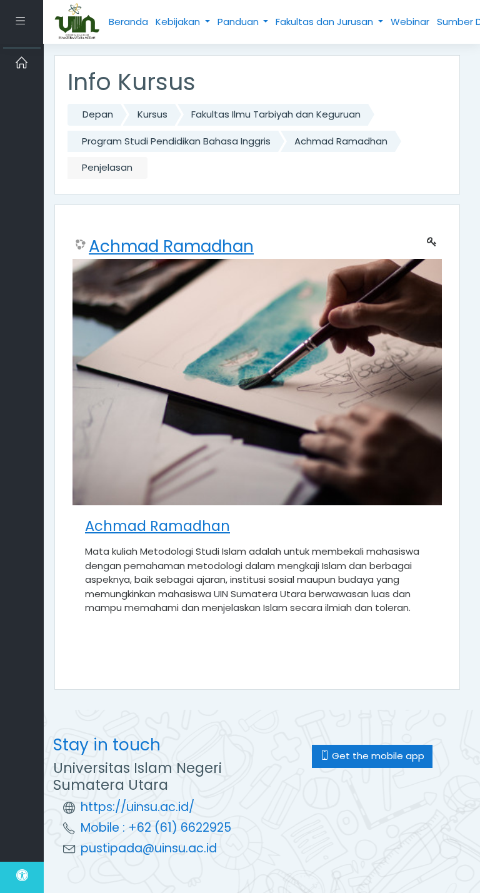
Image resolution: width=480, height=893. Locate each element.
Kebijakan (179, 21)
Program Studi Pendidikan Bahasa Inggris (176, 141)
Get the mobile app (376, 755)
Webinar (410, 21)
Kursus (153, 114)
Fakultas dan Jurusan (326, 21)
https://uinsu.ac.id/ (137, 807)
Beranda (128, 21)
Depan (97, 114)
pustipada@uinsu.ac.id (149, 848)
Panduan (239, 21)
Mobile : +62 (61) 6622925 (156, 827)
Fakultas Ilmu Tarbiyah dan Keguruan (276, 114)
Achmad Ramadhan (341, 141)
